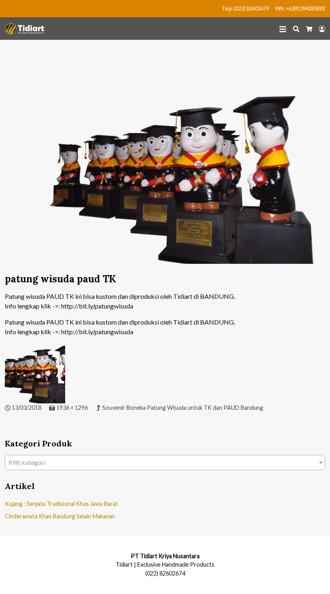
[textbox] (165, 462)
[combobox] (165, 462)
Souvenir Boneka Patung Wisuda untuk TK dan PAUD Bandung (182, 407)
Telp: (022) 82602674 (245, 8)
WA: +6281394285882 (300, 8)
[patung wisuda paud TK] (165, 160)
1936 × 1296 (72, 407)
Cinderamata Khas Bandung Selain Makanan (60, 516)
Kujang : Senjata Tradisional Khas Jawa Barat (61, 503)
